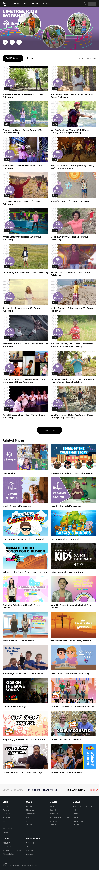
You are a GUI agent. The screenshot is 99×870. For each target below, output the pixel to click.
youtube (29, 854)
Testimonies (8, 829)
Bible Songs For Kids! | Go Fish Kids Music (23, 674)
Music (25, 4)
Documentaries (56, 821)
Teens (5, 825)
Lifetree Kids (90, 58)
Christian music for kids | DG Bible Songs (71, 674)
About (30, 58)
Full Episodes (13, 58)
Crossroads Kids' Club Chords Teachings (22, 773)
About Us (7, 843)
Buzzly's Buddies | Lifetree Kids (66, 539)
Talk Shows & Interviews (83, 806)
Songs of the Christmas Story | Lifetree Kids (72, 473)
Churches (6, 806)
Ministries (7, 817)
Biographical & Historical (59, 817)
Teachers (6, 814)
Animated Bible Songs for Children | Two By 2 (25, 572)
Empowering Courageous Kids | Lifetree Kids (24, 539)
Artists (29, 806)
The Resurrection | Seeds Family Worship (71, 641)
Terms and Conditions (12, 850)
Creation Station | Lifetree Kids (66, 506)
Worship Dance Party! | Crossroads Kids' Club (73, 707)
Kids (4, 821)
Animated (54, 814)
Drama (52, 806)
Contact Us (7, 847)
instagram (30, 850)
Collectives (30, 814)
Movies (35, 4)
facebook (30, 843)
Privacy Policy (8, 854)
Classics (6, 832)
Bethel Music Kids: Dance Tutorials (67, 572)
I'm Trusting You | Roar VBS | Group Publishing (25, 273)
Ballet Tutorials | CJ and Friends (18, 641)
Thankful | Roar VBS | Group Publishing (70, 201)
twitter (29, 847)
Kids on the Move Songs (15, 707)
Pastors (6, 810)
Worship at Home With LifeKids (66, 773)
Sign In (92, 4)
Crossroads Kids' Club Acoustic (66, 740)
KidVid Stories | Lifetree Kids (17, 506)
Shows (46, 4)
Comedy (53, 810)
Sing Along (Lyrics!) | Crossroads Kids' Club (24, 740)
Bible (16, 4)
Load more (49, 430)
